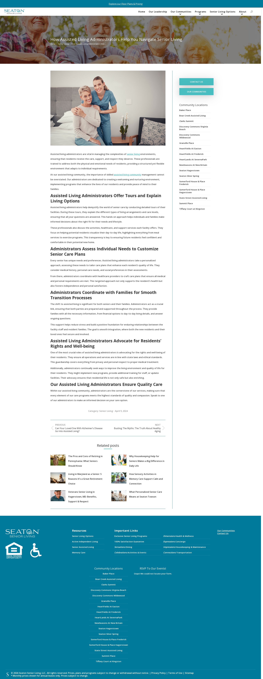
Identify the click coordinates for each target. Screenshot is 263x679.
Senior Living (106, 410)
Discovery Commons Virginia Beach (193, 128)
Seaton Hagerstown (189, 170)
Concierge (174, 541)
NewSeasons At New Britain (193, 165)
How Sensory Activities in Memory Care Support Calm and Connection (146, 479)
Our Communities (226, 530)
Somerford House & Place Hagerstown (192, 191)
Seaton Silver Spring (189, 176)
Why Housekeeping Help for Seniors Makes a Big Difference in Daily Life (146, 461)
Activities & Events (130, 552)
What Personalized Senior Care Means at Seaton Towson (145, 494)
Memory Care (78, 552)
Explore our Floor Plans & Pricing (126, 3)
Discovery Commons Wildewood (189, 136)
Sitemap (189, 672)
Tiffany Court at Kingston (192, 208)
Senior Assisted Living (83, 547)
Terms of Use (175, 672)
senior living (133, 154)
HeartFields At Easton (190, 148)
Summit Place (186, 203)
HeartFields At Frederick (191, 154)
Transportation (177, 552)
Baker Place (185, 110)
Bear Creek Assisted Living (192, 115)
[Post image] (57, 460)
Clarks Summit (186, 121)
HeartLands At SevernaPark (193, 159)
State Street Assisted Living (193, 197)
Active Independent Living (85, 541)
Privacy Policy (158, 672)
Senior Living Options (82, 536)
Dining (123, 547)
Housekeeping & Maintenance (184, 547)
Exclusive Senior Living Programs (130, 536)
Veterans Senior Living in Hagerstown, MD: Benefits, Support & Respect (82, 496)
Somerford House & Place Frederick (192, 182)
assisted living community (127, 174)
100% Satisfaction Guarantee (129, 541)
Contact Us (222, 533)
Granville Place (186, 143)
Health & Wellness (178, 536)
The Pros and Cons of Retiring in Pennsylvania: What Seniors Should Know (85, 461)
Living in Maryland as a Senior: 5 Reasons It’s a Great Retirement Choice (85, 479)
